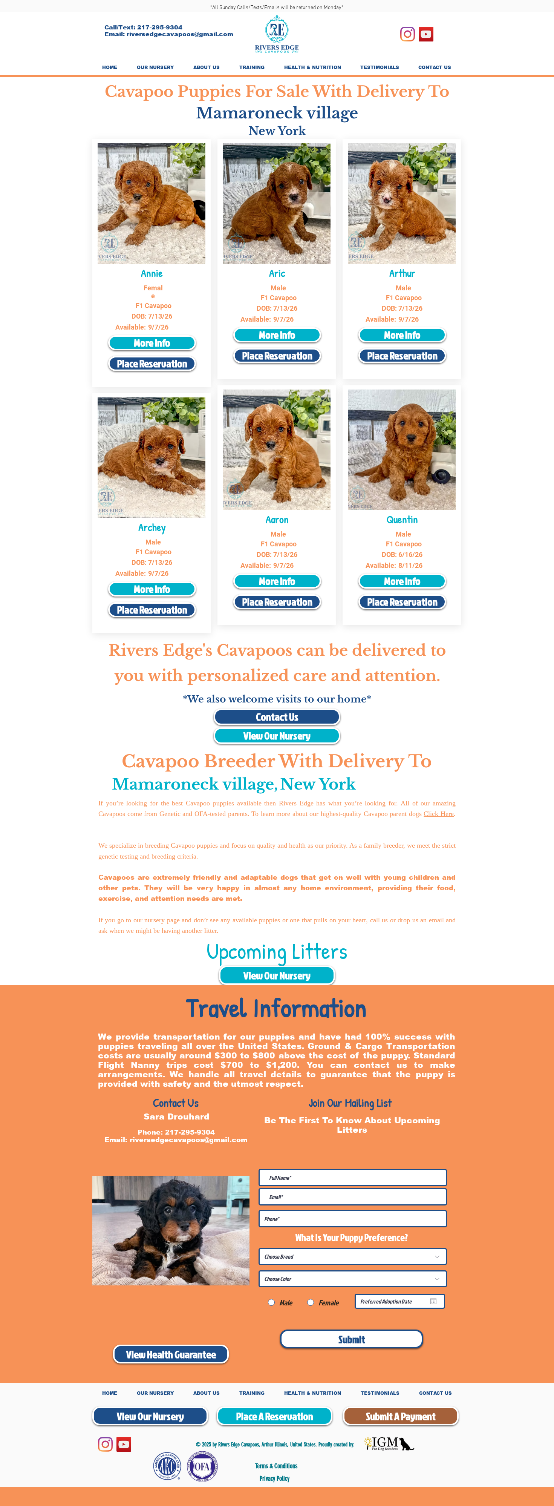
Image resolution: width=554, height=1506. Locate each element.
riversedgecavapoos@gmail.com (180, 34)
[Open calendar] (433, 1301)
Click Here (439, 813)
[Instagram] (407, 34)
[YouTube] (426, 34)
